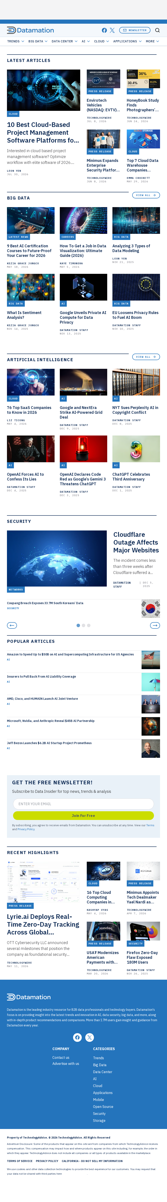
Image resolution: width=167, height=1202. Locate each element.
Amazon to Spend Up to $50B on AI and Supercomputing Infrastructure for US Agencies (70, 654)
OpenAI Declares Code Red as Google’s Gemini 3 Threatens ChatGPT (83, 479)
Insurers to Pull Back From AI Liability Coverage (41, 676)
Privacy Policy (26, 829)
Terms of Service (19, 1161)
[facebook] (104, 30)
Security (13, 608)
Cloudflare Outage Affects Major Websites (136, 542)
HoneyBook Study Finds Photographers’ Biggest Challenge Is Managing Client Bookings (143, 105)
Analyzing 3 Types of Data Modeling (131, 248)
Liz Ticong (16, 420)
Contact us (60, 1057)
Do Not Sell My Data (75, 1173)
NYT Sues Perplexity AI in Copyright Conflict (135, 410)
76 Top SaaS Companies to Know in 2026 (29, 410)
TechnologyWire (99, 117)
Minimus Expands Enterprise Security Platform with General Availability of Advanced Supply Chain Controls (103, 165)
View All (143, 195)
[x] (112, 30)
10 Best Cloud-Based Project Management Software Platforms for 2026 (41, 132)
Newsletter (138, 30)
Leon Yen (14, 170)
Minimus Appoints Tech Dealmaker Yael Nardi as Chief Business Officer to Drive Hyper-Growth (143, 897)
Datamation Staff (74, 330)
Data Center (62, 41)
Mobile (98, 1099)
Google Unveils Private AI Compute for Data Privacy (83, 317)
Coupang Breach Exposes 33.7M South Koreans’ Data (45, 603)
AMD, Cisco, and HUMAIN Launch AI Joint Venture (42, 699)
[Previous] (12, 625)
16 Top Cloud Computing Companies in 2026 (99, 897)
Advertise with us (65, 1063)
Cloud (99, 41)
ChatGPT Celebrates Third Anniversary (131, 477)
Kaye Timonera (71, 263)
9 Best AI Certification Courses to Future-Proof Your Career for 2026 (29, 251)
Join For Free (83, 815)
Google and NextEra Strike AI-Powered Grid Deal (81, 412)
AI (83, 41)
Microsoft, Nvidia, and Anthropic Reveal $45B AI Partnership (51, 721)
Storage (99, 1120)
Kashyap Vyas (97, 909)
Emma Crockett (138, 178)
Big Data (35, 41)
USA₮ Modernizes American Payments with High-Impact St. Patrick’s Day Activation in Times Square (103, 957)
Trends (13, 41)
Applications (125, 41)
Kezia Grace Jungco (23, 263)
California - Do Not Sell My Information (92, 1161)
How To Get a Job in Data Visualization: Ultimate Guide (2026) (83, 251)
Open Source (103, 1106)
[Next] (155, 625)
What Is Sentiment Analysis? (24, 315)
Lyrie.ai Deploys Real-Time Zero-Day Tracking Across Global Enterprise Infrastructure (43, 924)
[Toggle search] (157, 30)
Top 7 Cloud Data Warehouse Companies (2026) (143, 165)
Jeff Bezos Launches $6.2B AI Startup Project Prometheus (49, 743)
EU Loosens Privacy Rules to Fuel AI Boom (135, 315)
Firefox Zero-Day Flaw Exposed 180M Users (142, 957)
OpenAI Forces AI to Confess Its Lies (25, 477)
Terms (150, 825)
